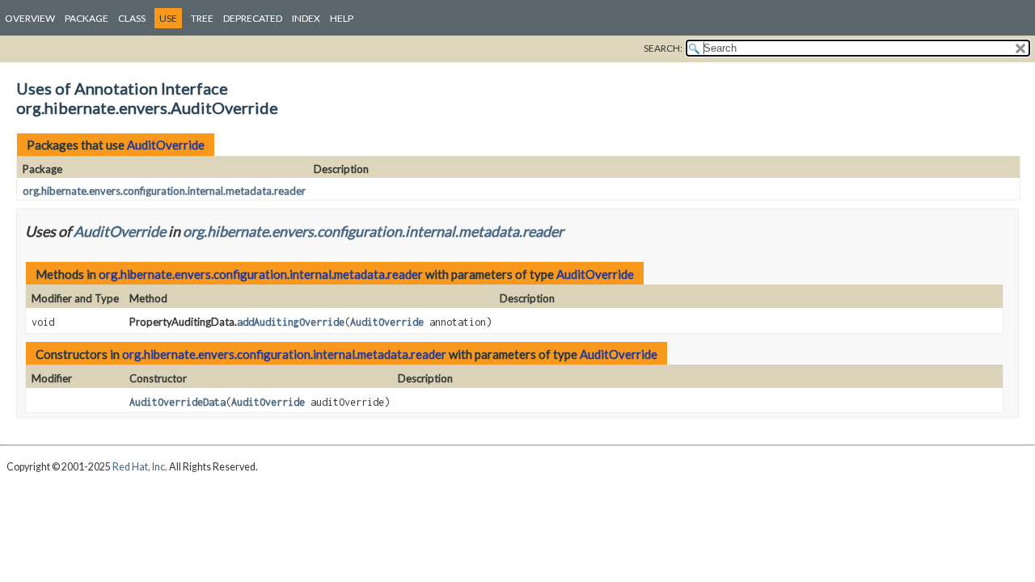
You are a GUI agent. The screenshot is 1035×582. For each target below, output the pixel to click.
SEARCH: (663, 48)
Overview (30, 18)
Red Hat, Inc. (139, 467)
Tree (202, 18)
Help (341, 18)
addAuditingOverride (290, 322)
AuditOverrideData (177, 402)
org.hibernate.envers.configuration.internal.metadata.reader (164, 190)
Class (132, 18)
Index (306, 18)
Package (86, 18)
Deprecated (252, 18)
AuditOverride (166, 144)
